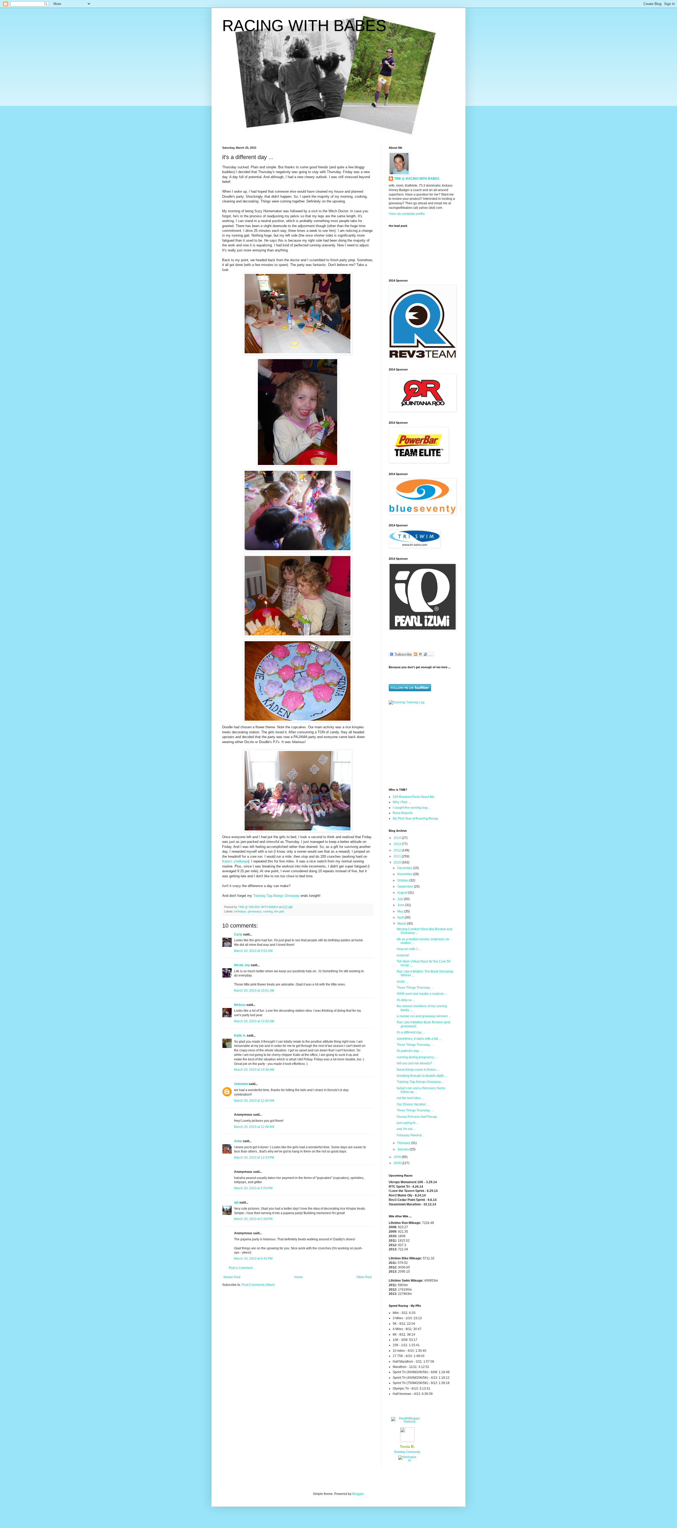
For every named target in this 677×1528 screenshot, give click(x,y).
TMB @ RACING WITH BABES (416, 178)
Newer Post (231, 1277)
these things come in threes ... (418, 1070)
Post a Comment (241, 1268)
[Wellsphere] (407, 1460)
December (405, 868)
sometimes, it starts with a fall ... (419, 1039)
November (405, 874)
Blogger (357, 1494)
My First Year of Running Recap (415, 818)
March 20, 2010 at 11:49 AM (254, 1127)
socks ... (402, 981)
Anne (238, 1141)
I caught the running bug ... (412, 808)
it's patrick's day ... (409, 1051)
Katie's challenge (235, 861)
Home (298, 1277)
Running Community (407, 1451)
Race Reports (403, 813)
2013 (398, 844)
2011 (398, 856)
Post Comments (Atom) (258, 1285)
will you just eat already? (414, 1063)
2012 (398, 850)
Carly (238, 934)
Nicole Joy (242, 965)
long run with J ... (409, 949)
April (401, 917)
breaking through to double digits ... (422, 1076)
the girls (279, 911)
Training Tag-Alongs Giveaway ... (420, 1082)
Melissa (240, 1005)
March (402, 923)
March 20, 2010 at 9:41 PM (253, 1258)
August (402, 892)
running (268, 911)
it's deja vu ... (406, 1000)
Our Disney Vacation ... (413, 1104)
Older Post (364, 1277)
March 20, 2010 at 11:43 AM (254, 1100)
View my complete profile (407, 214)
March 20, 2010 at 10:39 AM (254, 1070)
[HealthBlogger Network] (407, 1421)
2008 (398, 1163)
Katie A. (240, 1035)
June (401, 905)
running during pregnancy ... (417, 1057)
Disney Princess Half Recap (417, 1117)
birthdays (240, 911)
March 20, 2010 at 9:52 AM (253, 951)
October (403, 880)
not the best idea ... (410, 1098)
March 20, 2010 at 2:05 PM (253, 1188)
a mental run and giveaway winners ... (424, 1016)
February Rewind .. (410, 1135)
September (405, 886)
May (400, 911)
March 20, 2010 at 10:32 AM (254, 1021)
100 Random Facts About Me (413, 797)
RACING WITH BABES (304, 25)
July (400, 899)
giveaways (255, 911)
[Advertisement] (422, 746)
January (403, 1149)
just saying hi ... (408, 1123)
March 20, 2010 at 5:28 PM (253, 1219)
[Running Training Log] (406, 702)
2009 (398, 1157)
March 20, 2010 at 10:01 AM (254, 990)
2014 (398, 838)
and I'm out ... (406, 1129)
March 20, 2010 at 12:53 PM (254, 1157)
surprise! (403, 955)
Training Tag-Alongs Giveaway (277, 896)
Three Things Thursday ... (415, 987)
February (404, 1143)
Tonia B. (407, 1446)
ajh (236, 1202)
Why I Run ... (402, 802)
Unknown (241, 1084)
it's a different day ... (411, 1032)
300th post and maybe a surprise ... (422, 994)
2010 (398, 862)
